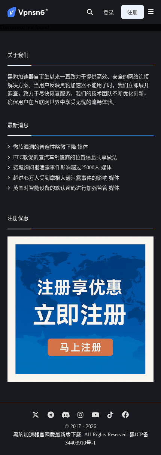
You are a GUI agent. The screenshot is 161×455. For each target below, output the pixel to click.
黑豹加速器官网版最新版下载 (47, 434)
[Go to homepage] (27, 12)
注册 (132, 12)
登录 (108, 12)
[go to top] (141, 428)
